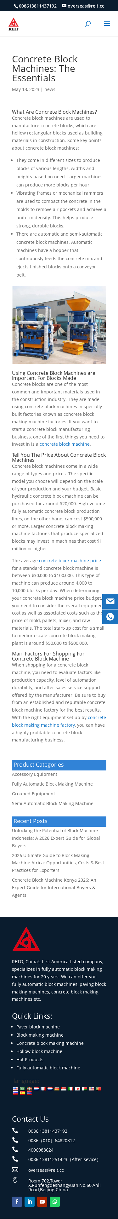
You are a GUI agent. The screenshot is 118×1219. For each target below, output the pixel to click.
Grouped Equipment (33, 794)
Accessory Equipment (34, 774)
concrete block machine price (70, 561)
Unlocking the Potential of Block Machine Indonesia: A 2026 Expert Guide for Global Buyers (56, 838)
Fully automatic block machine (48, 1068)
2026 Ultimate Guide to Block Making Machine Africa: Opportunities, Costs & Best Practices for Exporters (58, 862)
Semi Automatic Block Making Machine (52, 803)
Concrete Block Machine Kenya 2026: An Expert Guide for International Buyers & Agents (54, 887)
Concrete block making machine (50, 1043)
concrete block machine (65, 444)
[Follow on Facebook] (17, 1202)
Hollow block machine (39, 1051)
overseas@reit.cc (46, 1170)
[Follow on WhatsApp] (55, 1202)
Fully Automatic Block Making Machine (52, 784)
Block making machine (40, 1035)
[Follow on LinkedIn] (30, 1202)
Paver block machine (38, 1027)
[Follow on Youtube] (42, 1202)
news (49, 89)
